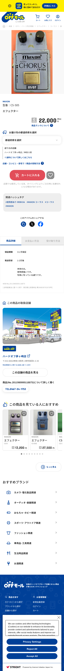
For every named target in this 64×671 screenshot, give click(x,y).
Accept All (32, 656)
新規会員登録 (39, 602)
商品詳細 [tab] (10, 240)
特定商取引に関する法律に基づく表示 (17, 365)
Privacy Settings (32, 641)
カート (36, 610)
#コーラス (49, 202)
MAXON (6, 101)
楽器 (10, 26)
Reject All (32, 649)
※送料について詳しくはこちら (18, 157)
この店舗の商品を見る (25, 372)
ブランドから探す (13, 606)
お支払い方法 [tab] (32, 240)
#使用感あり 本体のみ (15, 202)
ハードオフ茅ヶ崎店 (14, 356)
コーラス (53, 26)
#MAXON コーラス (35, 202)
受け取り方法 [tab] (53, 240)
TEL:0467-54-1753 (15, 388)
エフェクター (42, 26)
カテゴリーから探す (14, 602)
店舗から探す (11, 610)
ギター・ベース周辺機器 (24, 26)
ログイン (37, 606)
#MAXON (10, 206)
